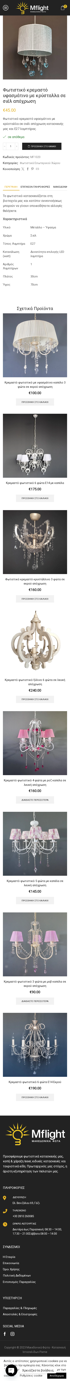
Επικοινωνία (11, 1263)
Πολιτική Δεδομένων (17, 1275)
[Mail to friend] (37, 169)
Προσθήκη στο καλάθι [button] (35, 402)
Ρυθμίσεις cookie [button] (31, 1375)
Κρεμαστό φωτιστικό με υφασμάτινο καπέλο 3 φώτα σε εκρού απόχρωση (35, 385)
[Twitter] (22, 169)
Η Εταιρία (9, 1257)
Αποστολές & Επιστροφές (20, 1314)
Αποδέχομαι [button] (57, 1375)
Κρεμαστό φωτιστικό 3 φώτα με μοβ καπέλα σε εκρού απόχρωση (35, 984)
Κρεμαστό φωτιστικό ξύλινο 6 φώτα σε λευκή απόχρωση (35, 682)
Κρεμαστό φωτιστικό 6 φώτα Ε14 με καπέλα (35, 483)
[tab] (11, 186)
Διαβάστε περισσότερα (35, 800)
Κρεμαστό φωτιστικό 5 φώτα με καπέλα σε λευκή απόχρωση (35, 883)
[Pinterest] (32, 169)
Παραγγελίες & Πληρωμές (20, 1308)
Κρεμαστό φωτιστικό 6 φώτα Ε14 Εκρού (35, 1082)
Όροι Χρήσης (11, 1269)
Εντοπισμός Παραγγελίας (19, 1282)
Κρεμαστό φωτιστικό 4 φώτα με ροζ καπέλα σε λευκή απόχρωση (35, 782)
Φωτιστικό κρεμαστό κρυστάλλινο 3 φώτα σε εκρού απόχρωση (35, 581)
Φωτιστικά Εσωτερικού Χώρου (40, 163)
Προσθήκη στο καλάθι (43, 146)
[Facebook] (27, 169)
